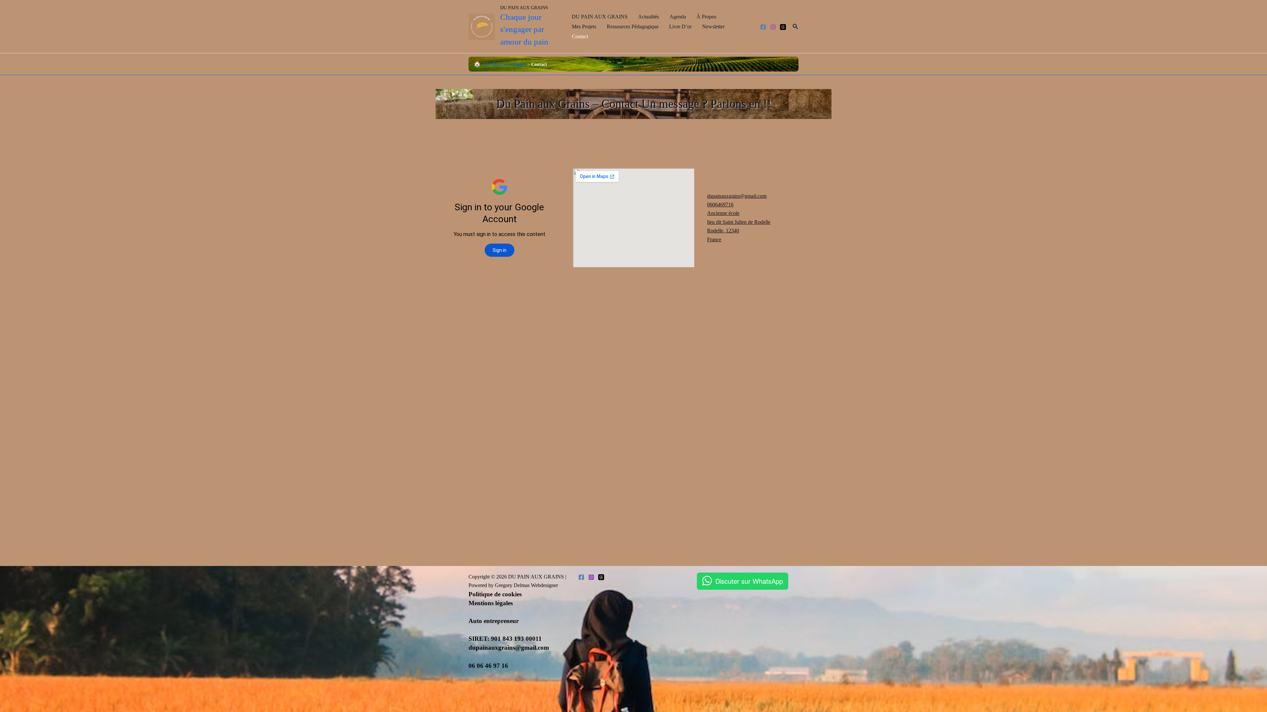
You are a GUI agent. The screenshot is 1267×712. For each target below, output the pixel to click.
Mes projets (584, 26)
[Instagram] (773, 27)
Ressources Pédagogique (633, 26)
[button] (795, 26)
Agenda (677, 16)
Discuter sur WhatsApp (749, 581)
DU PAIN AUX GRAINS (524, 7)
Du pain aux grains (504, 64)
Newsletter (713, 26)
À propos (706, 16)
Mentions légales (491, 603)
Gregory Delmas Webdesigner (526, 585)
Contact (580, 36)
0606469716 (720, 204)
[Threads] (783, 27)
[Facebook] (763, 27)
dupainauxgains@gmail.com (736, 196)
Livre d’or (680, 26)
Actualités (648, 16)
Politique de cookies (495, 594)
